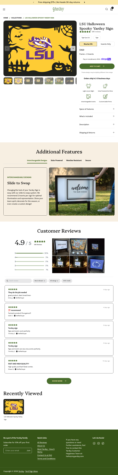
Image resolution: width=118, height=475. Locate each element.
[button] (106, 9)
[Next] (72, 48)
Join (29, 450)
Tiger (97, 37)
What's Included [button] (86, 116)
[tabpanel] (59, 326)
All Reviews (42, 442)
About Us (41, 446)
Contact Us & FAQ (44, 455)
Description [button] (84, 124)
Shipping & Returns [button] (87, 133)
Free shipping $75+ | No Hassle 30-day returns (59, 2)
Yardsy (21, 471)
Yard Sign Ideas (31, 471)
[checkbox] (66, 281)
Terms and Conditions (46, 459)
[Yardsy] (58, 9)
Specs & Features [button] (86, 109)
